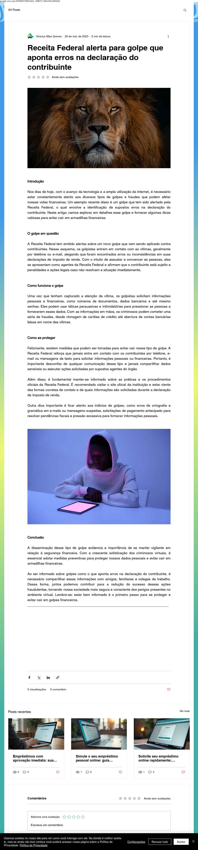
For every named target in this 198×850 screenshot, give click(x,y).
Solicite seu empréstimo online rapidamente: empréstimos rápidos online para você (161, 758)
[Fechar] (193, 841)
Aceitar (181, 842)
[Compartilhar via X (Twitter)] (39, 677)
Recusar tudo (160, 842)
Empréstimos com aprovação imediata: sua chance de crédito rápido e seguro (35, 758)
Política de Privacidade (34, 845)
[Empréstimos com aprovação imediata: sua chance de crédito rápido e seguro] (36, 734)
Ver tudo (185, 711)
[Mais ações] (168, 36)
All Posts (14, 10)
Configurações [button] (136, 842)
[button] (185, 9)
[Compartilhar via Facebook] (29, 677)
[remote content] (99, 637)
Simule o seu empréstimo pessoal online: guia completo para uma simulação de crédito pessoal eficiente (97, 758)
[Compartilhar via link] (58, 677)
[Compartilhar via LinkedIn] (48, 677)
